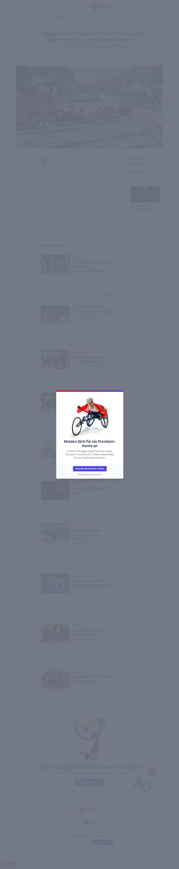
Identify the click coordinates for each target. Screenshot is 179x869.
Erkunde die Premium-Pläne (90, 468)
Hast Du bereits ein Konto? (89, 474)
